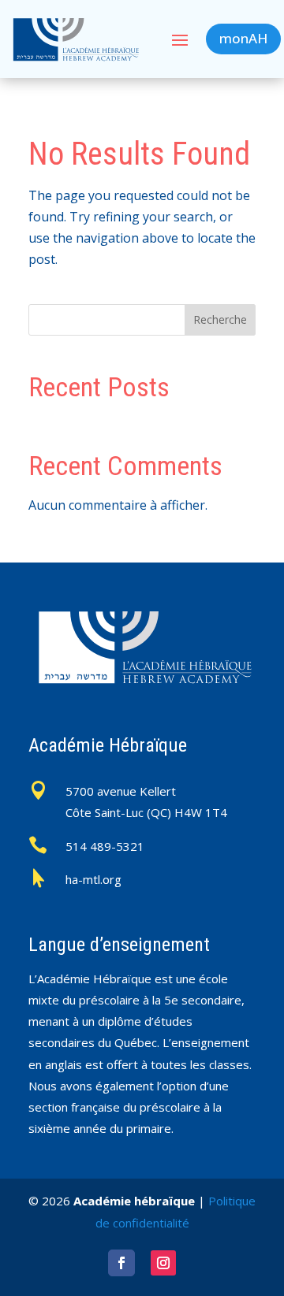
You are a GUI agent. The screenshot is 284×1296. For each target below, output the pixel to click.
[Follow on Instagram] (163, 1263)
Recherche (220, 319)
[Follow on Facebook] (121, 1263)
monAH (243, 38)
